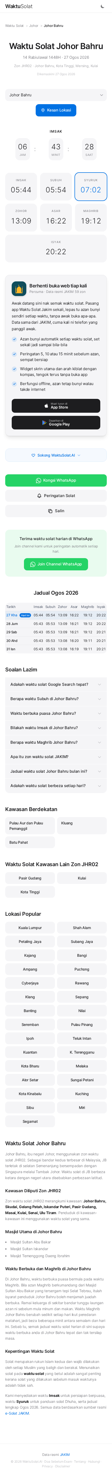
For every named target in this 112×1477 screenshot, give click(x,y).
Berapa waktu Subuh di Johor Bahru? (44, 698)
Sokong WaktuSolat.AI (56, 455)
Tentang (80, 1461)
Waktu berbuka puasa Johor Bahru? (43, 713)
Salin (59, 510)
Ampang (30, 969)
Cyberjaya (30, 983)
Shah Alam (82, 927)
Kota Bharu (30, 1066)
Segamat (30, 1121)
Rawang (82, 983)
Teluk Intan (82, 1038)
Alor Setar (30, 1080)
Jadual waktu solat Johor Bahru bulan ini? (48, 771)
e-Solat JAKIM (17, 1413)
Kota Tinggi (30, 892)
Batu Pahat (18, 842)
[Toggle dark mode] (102, 6)
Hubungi (94, 1461)
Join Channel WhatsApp (60, 564)
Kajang (30, 955)
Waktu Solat (14, 25)
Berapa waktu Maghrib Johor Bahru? (44, 742)
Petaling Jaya (30, 941)
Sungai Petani (82, 1080)
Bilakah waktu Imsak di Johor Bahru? (44, 727)
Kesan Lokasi (59, 110)
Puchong (81, 969)
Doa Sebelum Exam (58, 1461)
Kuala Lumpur (29, 927)
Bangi (81, 955)
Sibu (30, 1107)
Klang (30, 997)
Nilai (81, 1010)
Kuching (82, 1093)
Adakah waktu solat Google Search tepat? (49, 684)
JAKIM (65, 1454)
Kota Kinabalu (30, 1093)
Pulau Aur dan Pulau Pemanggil (26, 826)
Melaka (82, 1066)
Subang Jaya (82, 941)
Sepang (81, 997)
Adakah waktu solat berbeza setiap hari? (48, 785)
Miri (82, 1107)
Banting (30, 1010)
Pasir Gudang (30, 878)
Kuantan (30, 1052)
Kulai (82, 878)
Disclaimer (62, 1466)
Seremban (30, 1024)
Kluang (67, 823)
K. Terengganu (82, 1052)
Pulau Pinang (82, 1024)
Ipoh (30, 1038)
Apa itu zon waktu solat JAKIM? (39, 756)
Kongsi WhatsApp (59, 480)
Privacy (47, 1466)
